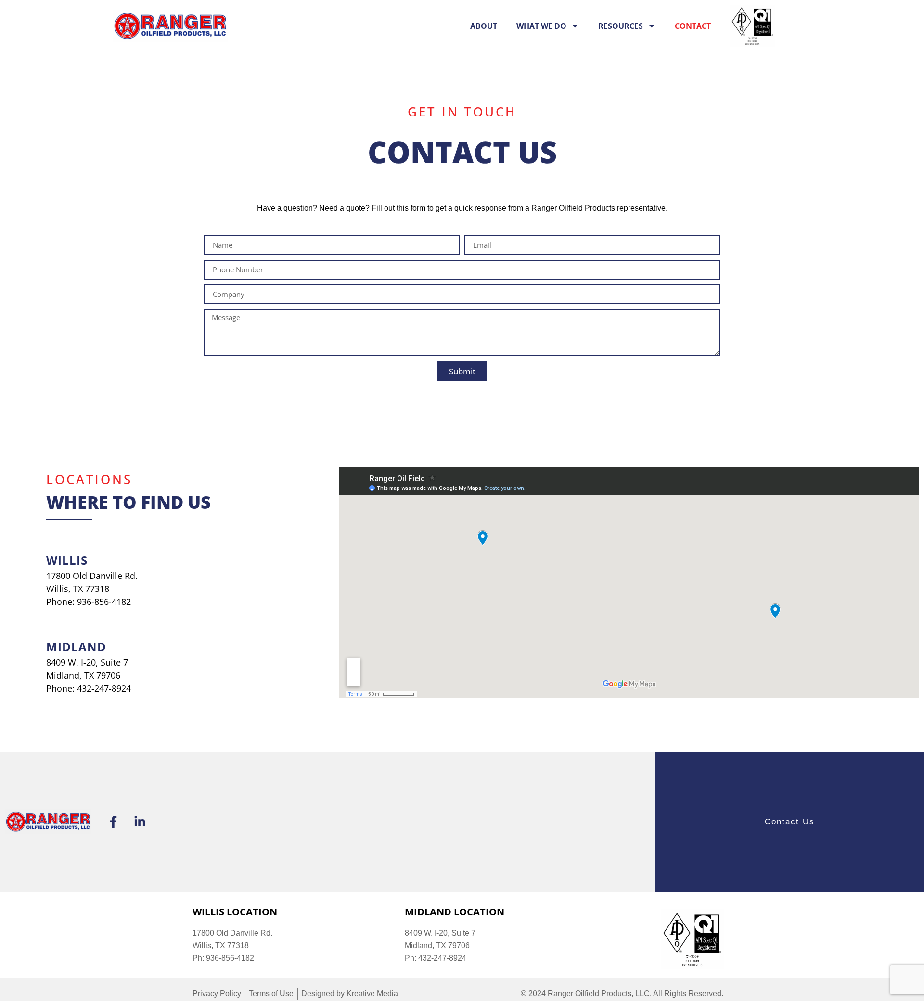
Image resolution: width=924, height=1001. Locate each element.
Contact (693, 26)
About (483, 26)
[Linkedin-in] (140, 821)
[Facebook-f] (113, 821)
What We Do (541, 26)
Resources (620, 26)
